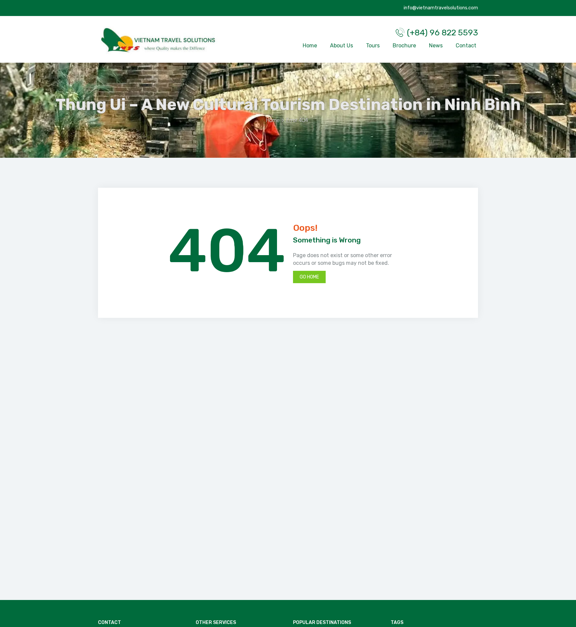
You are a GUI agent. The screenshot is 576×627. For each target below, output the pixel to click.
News (436, 45)
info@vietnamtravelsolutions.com (440, 8)
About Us (341, 45)
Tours (373, 45)
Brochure (404, 45)
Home (310, 45)
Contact (466, 45)
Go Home (309, 277)
